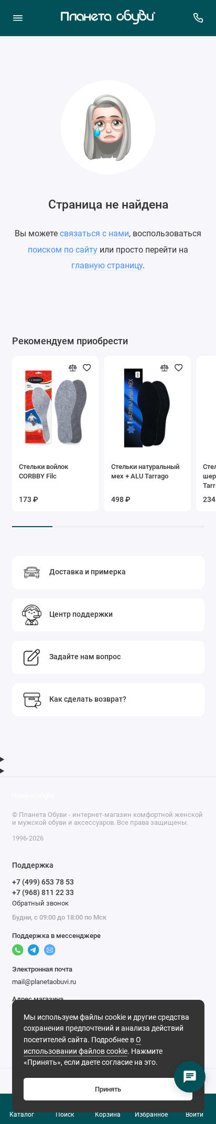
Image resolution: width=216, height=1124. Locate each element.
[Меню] (18, 18)
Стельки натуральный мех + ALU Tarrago (145, 471)
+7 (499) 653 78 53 (43, 882)
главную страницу (107, 265)
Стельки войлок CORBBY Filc (43, 471)
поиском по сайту (63, 250)
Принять (108, 1089)
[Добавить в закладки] (87, 368)
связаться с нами (94, 233)
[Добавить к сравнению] (73, 368)
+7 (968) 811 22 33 (43, 892)
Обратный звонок (40, 903)
